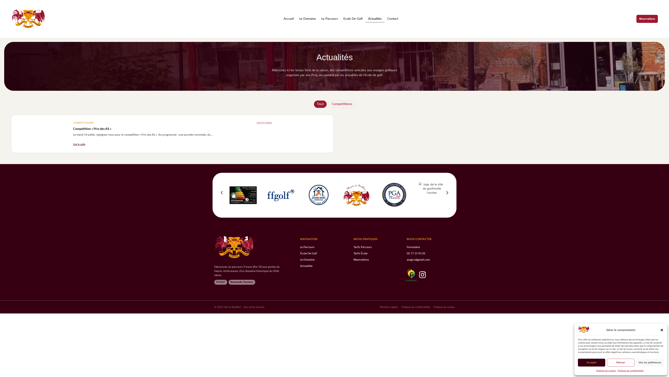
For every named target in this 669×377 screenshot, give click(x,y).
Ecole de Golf (353, 18)
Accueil (289, 18)
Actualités (375, 18)
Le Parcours (329, 18)
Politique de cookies (606, 370)
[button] (662, 330)
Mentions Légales (389, 307)
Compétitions (342, 104)
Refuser (620, 362)
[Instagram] (422, 275)
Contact (392, 18)
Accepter (592, 362)
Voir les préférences (650, 362)
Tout (320, 104)
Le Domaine (307, 18)
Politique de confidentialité (631, 370)
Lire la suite (79, 144)
